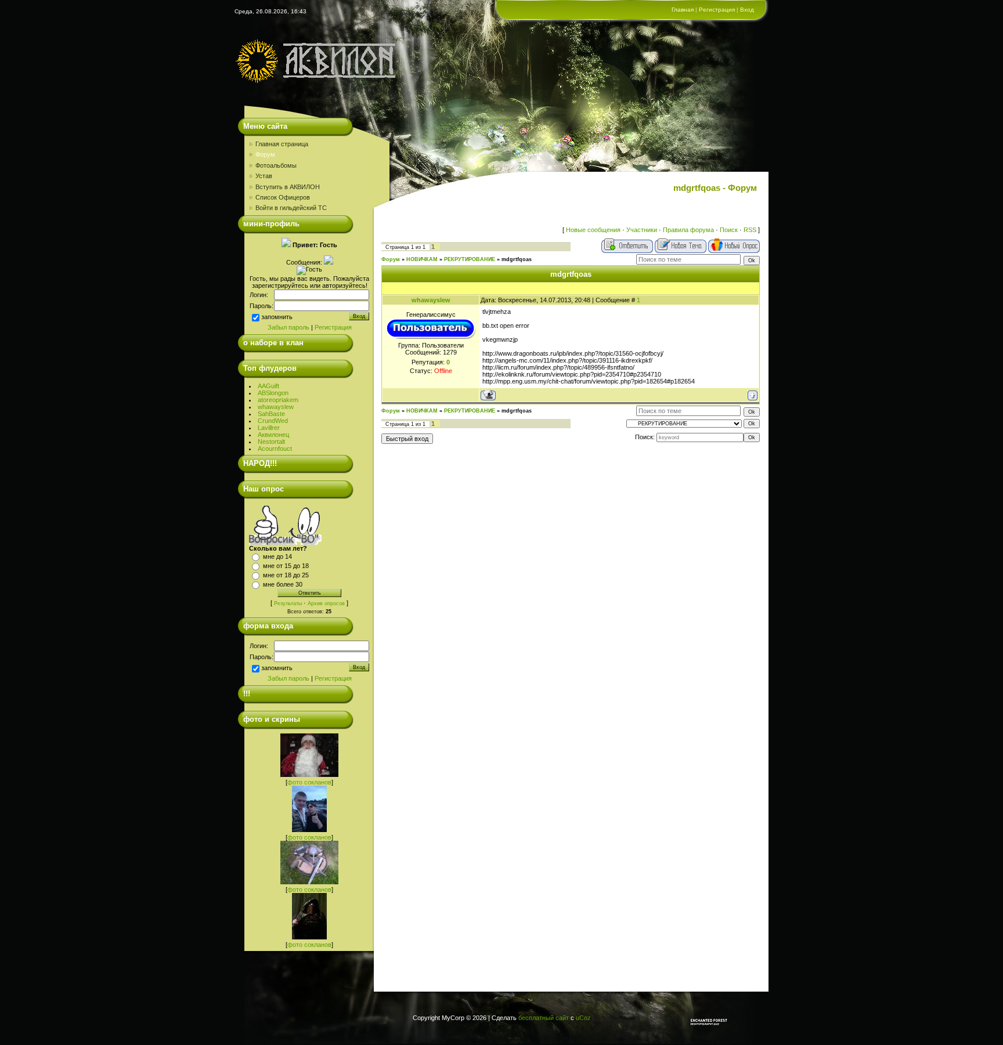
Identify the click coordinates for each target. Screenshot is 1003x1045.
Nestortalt (271, 441)
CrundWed (273, 420)
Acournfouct (275, 448)
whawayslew (276, 406)
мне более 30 (282, 584)
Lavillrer (269, 427)
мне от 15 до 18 (286, 565)
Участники (641, 229)
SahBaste (271, 413)
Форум (390, 259)
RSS (750, 229)
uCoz (583, 1017)
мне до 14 (277, 556)
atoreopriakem (278, 399)
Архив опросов (326, 603)
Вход (747, 9)
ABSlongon (273, 392)
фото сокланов (309, 782)
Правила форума (688, 229)
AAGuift (268, 385)
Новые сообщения (593, 229)
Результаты (288, 603)
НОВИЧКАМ (422, 259)
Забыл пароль (288, 327)
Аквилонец (273, 434)
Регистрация (717, 9)
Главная (683, 9)
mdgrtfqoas (516, 259)
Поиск (729, 229)
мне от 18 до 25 (286, 575)
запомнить (277, 316)
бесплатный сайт (543, 1017)
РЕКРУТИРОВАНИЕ (469, 259)
